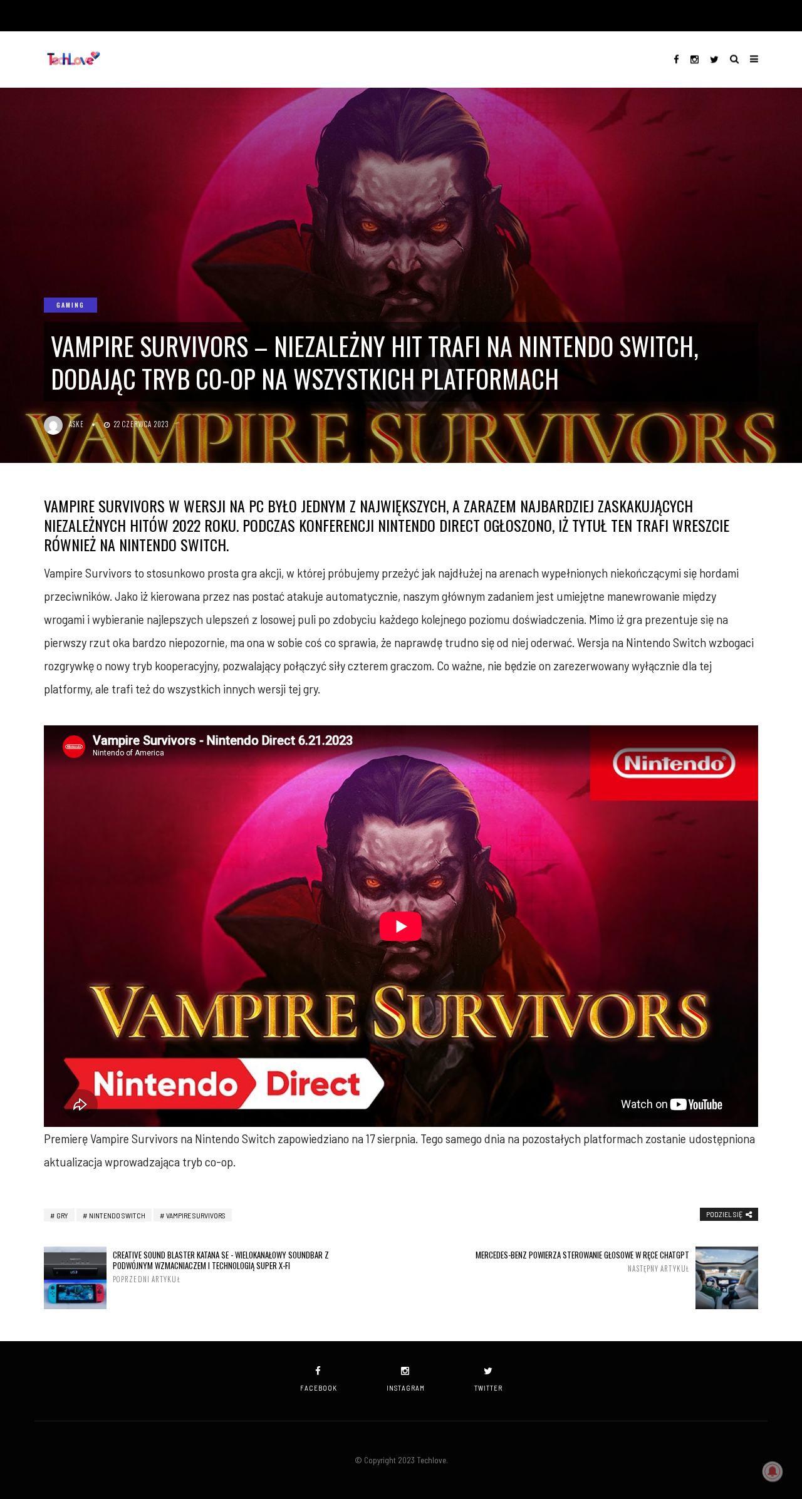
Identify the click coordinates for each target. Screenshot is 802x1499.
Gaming (70, 304)
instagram (406, 1388)
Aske (76, 424)
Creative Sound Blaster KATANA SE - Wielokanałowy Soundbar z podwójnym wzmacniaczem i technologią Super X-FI (221, 1267)
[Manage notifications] (773, 1471)
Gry (62, 1215)
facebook (318, 1388)
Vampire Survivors (196, 1215)
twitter (488, 1388)
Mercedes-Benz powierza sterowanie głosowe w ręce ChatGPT (582, 1261)
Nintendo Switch (117, 1215)
